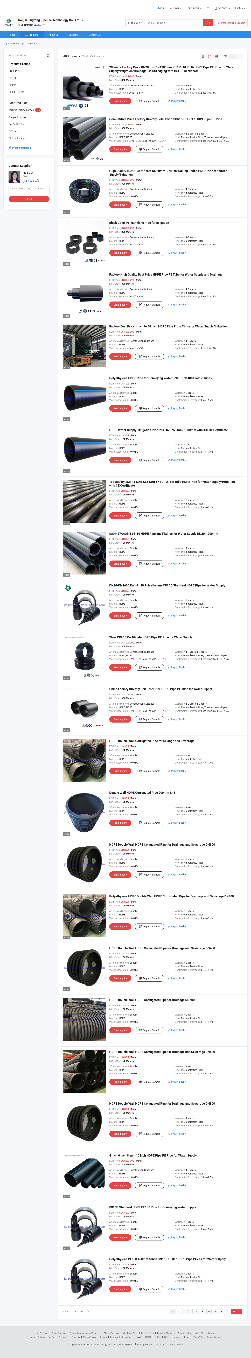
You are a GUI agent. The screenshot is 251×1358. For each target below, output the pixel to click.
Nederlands (126, 1337)
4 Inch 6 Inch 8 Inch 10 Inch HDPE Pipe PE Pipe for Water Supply (153, 1155)
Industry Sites (147, 1333)
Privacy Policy (176, 1344)
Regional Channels (166, 1333)
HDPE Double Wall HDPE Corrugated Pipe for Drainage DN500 (152, 1000)
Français (76, 1337)
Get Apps (222, 8)
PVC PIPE (14, 78)
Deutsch (114, 1337)
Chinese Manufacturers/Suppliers (84, 1333)
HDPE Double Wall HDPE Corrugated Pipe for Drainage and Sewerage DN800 (162, 1103)
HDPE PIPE (14, 71)
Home (12, 34)
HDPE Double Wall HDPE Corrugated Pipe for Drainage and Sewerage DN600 (162, 1052)
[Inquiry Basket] (208, 8)
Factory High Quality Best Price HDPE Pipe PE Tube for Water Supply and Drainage (165, 274)
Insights (211, 1333)
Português (63, 1337)
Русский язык (89, 1337)
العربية (138, 1337)
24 (74, 1311)
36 (82, 1311)
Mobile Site (199, 1333)
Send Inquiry (120, 101)
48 (89, 1311)
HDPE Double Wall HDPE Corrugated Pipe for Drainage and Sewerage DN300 (162, 844)
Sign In (161, 8)
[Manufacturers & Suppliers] (25, 7)
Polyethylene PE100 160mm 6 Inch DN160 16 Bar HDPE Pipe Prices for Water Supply (167, 1259)
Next (235, 1311)
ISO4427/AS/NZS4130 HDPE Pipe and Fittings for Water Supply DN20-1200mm (163, 533)
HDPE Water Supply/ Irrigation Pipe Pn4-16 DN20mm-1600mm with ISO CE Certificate (168, 430)
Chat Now (32, 181)
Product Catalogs (21, 147)
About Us (53, 34)
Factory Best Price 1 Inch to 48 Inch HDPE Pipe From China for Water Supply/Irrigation (168, 326)
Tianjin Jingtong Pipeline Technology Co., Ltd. (48, 20)
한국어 (148, 1337)
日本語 (158, 1337)
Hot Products (42, 1333)
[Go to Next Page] (239, 56)
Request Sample (151, 101)
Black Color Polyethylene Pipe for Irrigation (139, 223)
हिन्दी (166, 1337)
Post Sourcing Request (233, 22)
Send (29, 199)
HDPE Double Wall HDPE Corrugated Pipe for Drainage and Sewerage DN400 (162, 948)
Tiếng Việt (198, 1337)
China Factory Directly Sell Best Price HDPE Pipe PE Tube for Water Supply (160, 689)
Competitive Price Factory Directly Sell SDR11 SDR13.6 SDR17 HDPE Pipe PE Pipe (165, 119)
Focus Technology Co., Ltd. (103, 1344)
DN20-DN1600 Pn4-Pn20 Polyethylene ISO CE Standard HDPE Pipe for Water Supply (167, 585)
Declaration (161, 1344)
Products (33, 34)
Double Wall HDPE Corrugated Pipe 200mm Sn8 (142, 792)
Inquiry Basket (178, 100)
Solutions (74, 34)
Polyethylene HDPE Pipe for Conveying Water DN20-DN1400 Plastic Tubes (160, 378)
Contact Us (95, 34)
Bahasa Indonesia (215, 1337)
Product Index (184, 1333)
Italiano (103, 1337)
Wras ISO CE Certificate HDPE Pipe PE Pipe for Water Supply (151, 637)
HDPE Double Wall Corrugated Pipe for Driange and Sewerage (151, 741)
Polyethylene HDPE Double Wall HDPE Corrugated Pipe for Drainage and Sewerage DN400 (171, 896)
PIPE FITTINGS (16, 92)
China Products (59, 1333)
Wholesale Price (130, 1333)
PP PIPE (13, 85)
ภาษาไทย (176, 1337)
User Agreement (144, 1344)
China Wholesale (111, 1333)
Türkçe (187, 1337)
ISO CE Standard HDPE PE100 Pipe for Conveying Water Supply (152, 1207)
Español (51, 1337)
